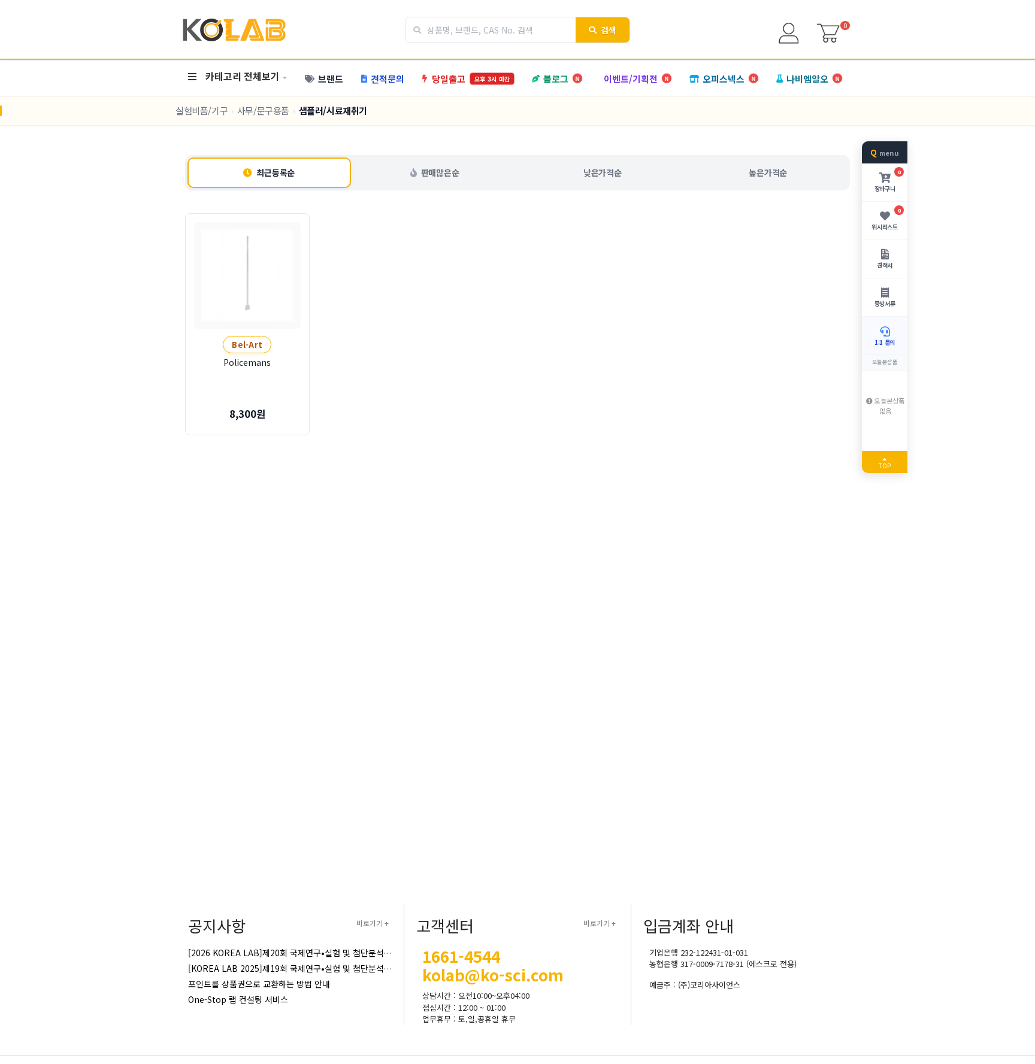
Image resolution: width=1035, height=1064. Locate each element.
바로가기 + (372, 923)
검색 (609, 30)
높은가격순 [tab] (768, 172)
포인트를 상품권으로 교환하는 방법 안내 (259, 984)
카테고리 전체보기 (242, 76)
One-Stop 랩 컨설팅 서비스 (238, 999)
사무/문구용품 (263, 110)
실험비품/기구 (201, 110)
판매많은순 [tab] (440, 172)
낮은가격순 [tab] (602, 172)
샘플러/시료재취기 (333, 110)
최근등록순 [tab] (275, 172)
